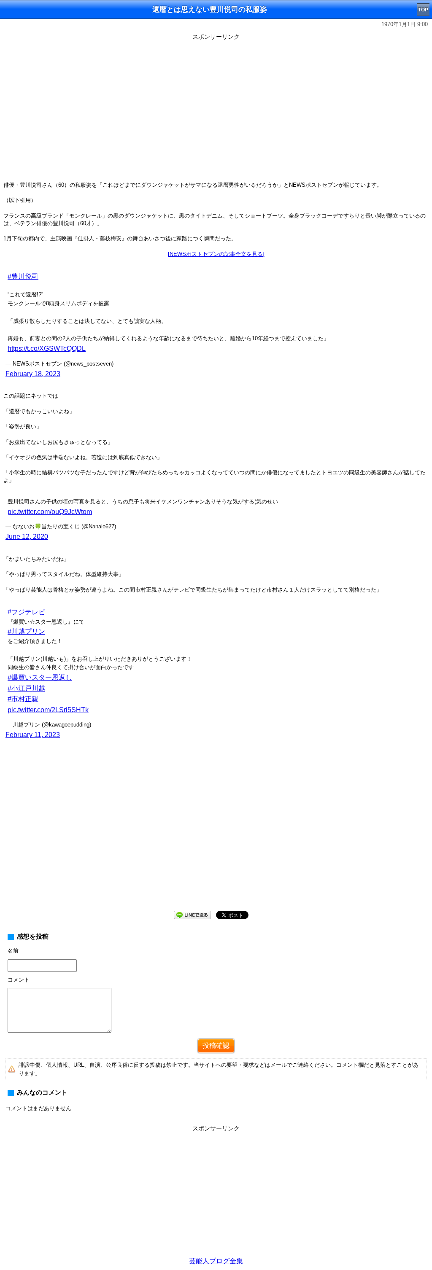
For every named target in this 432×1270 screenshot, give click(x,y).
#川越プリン (26, 631)
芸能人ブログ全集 (216, 1261)
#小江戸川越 (26, 688)
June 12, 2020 (26, 536)
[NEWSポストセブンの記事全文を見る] (216, 254)
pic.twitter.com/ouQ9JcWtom (50, 511)
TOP (423, 10)
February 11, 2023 (32, 734)
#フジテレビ (26, 612)
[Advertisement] (216, 839)
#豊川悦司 (23, 276)
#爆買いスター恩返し (40, 677)
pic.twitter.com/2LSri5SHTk (48, 709)
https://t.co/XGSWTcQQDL (47, 348)
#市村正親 (23, 698)
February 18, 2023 (32, 373)
